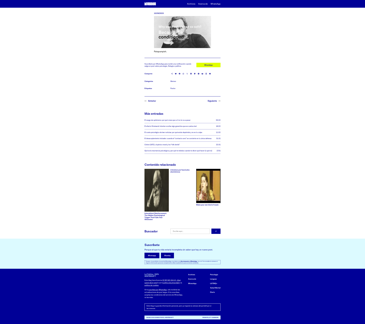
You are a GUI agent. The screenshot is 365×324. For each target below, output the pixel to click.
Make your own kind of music (207, 205)
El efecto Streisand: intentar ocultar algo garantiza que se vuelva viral (170, 126)
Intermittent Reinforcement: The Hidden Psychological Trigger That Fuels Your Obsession (155, 216)
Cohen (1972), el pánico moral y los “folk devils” (162, 144)
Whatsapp (152, 255)
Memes (173, 81)
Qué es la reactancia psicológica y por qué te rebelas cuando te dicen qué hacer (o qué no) (178, 151)
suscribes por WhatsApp (157, 290)
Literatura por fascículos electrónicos (180, 171)
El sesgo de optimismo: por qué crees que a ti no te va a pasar (167, 120)
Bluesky (167, 255)
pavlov (172, 88)
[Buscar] (216, 231)
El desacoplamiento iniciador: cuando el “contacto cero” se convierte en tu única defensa (177, 138)
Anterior (152, 101)
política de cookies (151, 285)
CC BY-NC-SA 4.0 (169, 280)
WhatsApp (208, 65)
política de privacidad (171, 283)
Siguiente (212, 101)
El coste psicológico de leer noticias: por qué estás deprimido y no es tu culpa (173, 132)
